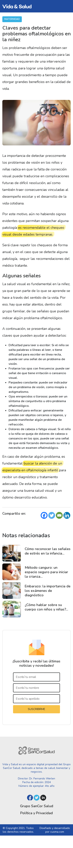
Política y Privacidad (36, 813)
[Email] (59, 515)
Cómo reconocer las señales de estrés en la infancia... (47, 551)
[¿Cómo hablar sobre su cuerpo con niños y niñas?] (11, 609)
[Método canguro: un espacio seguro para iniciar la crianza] (11, 571)
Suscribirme (36, 709)
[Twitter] (51, 515)
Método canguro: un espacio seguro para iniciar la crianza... (46, 572)
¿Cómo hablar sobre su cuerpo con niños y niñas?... (46, 607)
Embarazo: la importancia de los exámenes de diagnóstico (47, 590)
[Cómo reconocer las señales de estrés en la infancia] (11, 553)
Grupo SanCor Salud (36, 806)
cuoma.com (57, 832)
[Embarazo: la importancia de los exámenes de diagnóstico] (11, 590)
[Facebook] (44, 515)
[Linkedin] (66, 515)
